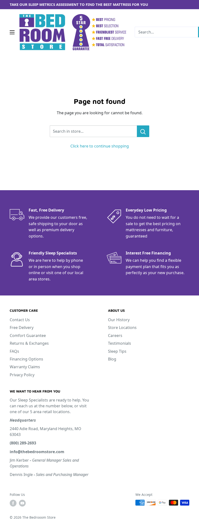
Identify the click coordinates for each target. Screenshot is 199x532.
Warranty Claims (25, 366)
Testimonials (119, 343)
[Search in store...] (143, 131)
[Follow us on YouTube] (22, 503)
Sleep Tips (117, 351)
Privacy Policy (22, 374)
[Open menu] (12, 32)
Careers (115, 335)
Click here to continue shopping (99, 146)
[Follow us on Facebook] (13, 503)
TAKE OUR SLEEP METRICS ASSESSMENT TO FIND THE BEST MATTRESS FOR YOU (79, 4)
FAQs (14, 351)
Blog (112, 359)
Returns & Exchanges (29, 343)
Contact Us (20, 319)
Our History (119, 319)
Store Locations (122, 327)
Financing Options (26, 359)
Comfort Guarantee (28, 335)
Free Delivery (21, 327)
